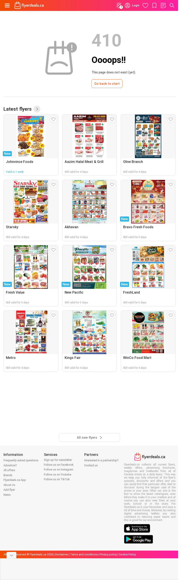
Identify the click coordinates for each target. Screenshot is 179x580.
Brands (7, 475)
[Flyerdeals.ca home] (29, 5)
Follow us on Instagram (58, 469)
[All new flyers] (36, 109)
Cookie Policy (127, 554)
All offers (9, 470)
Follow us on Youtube (57, 474)
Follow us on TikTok (57, 479)
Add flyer (9, 489)
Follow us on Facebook (59, 464)
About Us (9, 485)
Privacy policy (108, 554)
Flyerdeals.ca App (14, 480)
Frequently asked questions (20, 460)
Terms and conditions (84, 554)
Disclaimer (61, 554)
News (7, 494)
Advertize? (10, 465)
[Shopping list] (163, 5)
